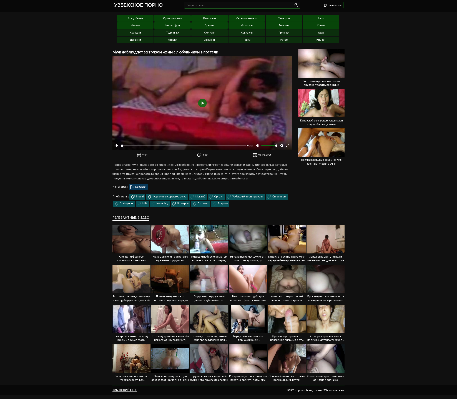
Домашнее (209, 18)
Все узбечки (135, 18)
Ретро (284, 39)
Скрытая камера (246, 18)
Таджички (172, 32)
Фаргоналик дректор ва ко (169, 196)
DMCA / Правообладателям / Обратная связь (316, 390)
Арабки (172, 39)
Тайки (246, 39)
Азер (321, 32)
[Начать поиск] (296, 5)
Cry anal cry (279, 196)
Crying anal (126, 203)
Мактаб (200, 196)
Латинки (209, 39)
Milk (144, 203)
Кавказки (247, 32)
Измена (135, 25)
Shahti (139, 196)
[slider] (183, 145)
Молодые (247, 25)
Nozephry (162, 203)
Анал (321, 18)
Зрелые (209, 25)
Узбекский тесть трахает (247, 196)
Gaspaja (222, 203)
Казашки (135, 32)
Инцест (321, 39)
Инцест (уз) (172, 25)
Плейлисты (334, 5)
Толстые (284, 25)
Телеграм (284, 18)
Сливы (321, 25)
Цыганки (135, 39)
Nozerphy (183, 203)
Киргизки (209, 32)
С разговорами (172, 18)
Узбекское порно (138, 5)
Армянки (284, 32)
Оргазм (218, 196)
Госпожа (203, 203)
